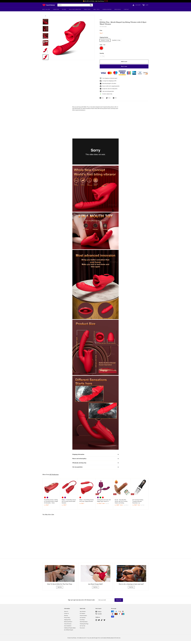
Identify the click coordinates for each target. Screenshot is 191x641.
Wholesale (118, 9)
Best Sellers (46, 9)
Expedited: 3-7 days (116, 40)
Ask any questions (77, 467)
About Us (66, 611)
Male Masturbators (75, 9)
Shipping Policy (67, 620)
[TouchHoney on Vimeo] (104, 620)
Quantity (102, 53)
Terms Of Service (67, 624)
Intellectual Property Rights (70, 628)
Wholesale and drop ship (79, 463)
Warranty (66, 615)
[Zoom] (72, 37)
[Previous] (45, 16)
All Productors (54, 474)
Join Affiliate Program (68, 630)
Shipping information (78, 454)
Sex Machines (83, 617)
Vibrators (56, 9)
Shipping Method (104, 37)
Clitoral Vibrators (83, 615)
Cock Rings (82, 620)
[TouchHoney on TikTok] (101, 620)
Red (101, 48)
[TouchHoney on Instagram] (96, 620)
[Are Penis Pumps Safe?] (95, 573)
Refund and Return (68, 622)
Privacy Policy (67, 617)
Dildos (64, 9)
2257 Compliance (67, 626)
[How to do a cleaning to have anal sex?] (131, 573)
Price (101, 30)
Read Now (60, 587)
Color (102, 45)
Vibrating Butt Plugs (84, 624)
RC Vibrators (82, 613)
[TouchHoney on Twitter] (99, 620)
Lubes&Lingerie (107, 9)
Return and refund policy (79, 459)
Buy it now (124, 66)
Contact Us (66, 613)
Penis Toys (87, 9)
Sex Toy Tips (82, 626)
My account (82, 628)
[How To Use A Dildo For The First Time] (60, 573)
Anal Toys (96, 9)
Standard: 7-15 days (105, 40)
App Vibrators (83, 611)
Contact (126, 9)
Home (101, 19)
